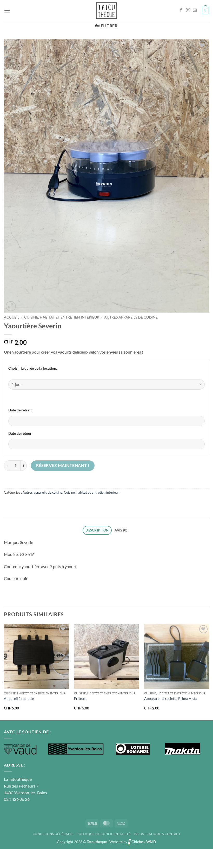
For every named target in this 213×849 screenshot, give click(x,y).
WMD (151, 841)
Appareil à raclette (19, 698)
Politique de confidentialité (103, 834)
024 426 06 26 (17, 799)
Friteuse (80, 698)
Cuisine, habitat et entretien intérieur (61, 317)
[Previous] (4, 671)
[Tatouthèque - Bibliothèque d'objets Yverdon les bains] (106, 10)
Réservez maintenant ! (63, 465)
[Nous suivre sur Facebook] (181, 10)
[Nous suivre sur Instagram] (188, 10)
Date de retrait (20, 410)
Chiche (137, 841)
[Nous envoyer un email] (195, 10)
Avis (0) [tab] (121, 530)
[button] (7, 10)
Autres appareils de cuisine (131, 317)
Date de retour (20, 433)
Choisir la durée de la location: (32, 368)
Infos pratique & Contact (157, 834)
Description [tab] (97, 530)
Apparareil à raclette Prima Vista (170, 698)
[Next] (209, 671)
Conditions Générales (53, 834)
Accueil (11, 317)
